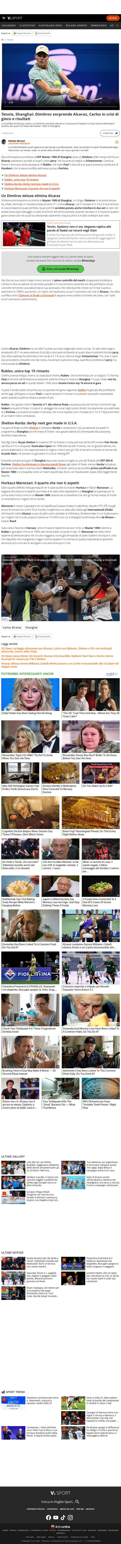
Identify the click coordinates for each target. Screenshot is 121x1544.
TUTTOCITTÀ (76, 1530)
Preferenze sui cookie (79, 1537)
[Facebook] (48, 1519)
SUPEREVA (60, 1533)
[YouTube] (55, 1519)
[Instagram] (70, 1519)
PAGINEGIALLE (24, 1530)
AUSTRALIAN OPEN (50, 25)
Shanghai (31, 627)
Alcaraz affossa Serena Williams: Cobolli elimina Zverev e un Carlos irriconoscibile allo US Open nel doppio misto (59, 665)
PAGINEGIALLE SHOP (39, 1530)
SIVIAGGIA (92, 1530)
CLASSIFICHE (27, 25)
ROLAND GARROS (76, 25)
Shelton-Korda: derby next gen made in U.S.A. (31, 184)
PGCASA (52, 1530)
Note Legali (41, 1537)
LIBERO (5, 1530)
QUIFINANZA (102, 1530)
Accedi (113, 18)
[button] (117, 25)
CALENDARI (9, 25)
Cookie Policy (63, 1537)
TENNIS (10, 40)
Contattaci (52, 1509)
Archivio (90, 1509)
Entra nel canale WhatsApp (63, 269)
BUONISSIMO (113, 1530)
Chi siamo (30, 1537)
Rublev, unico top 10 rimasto (21, 179)
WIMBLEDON (99, 25)
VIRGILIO (13, 1530)
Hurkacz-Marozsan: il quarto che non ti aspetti (32, 188)
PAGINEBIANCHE (63, 1530)
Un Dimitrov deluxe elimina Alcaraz (25, 175)
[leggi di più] (117, 142)
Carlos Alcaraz (12, 627)
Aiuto (93, 1537)
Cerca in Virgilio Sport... (58, 1502)
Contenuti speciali (36, 1509)
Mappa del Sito (67, 1509)
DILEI (85, 1530)
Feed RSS (80, 1509)
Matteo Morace (16, 140)
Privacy (52, 1537)
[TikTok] (63, 1519)
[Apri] (4, 18)
